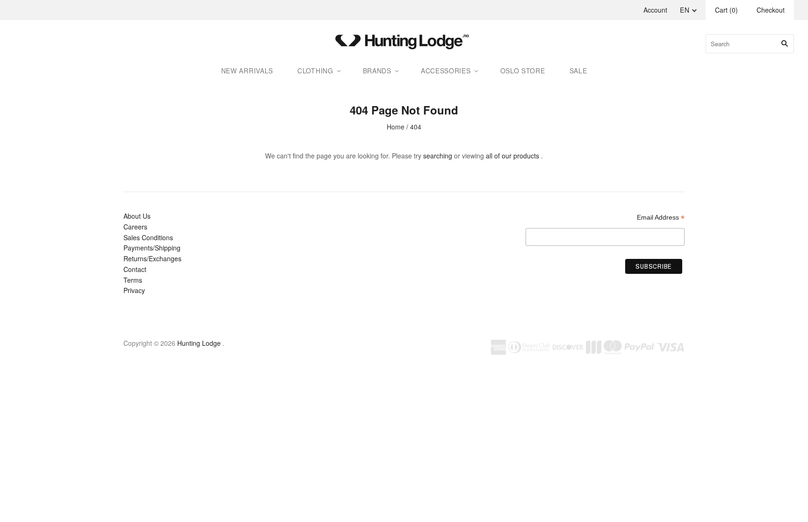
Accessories (446, 70)
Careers (135, 226)
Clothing (315, 70)
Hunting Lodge (199, 343)
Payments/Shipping (151, 247)
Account (655, 9)
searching (437, 155)
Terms (132, 280)
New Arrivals (247, 70)
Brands (377, 70)
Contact (134, 269)
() (726, 9)
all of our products (512, 155)
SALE (578, 70)
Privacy (134, 290)
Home (395, 126)
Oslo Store (522, 70)
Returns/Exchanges (152, 258)
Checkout (771, 9)
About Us (137, 216)
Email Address (661, 217)
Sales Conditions (148, 237)
